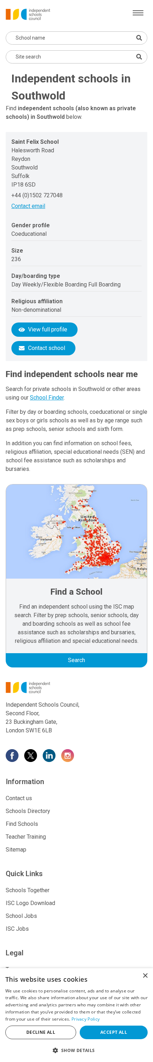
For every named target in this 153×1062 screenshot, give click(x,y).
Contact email (28, 206)
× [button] (145, 976)
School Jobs (21, 916)
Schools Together (27, 890)
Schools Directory (28, 811)
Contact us (19, 798)
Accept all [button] (113, 1032)
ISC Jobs (17, 928)
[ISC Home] (28, 13)
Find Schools (22, 823)
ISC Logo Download (30, 903)
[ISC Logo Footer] (76, 687)
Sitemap (16, 849)
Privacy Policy (86, 1019)
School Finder (47, 397)
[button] (76, 1050)
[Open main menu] (138, 13)
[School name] (139, 38)
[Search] (139, 56)
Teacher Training (26, 836)
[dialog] (76, 1015)
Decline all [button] (40, 1032)
